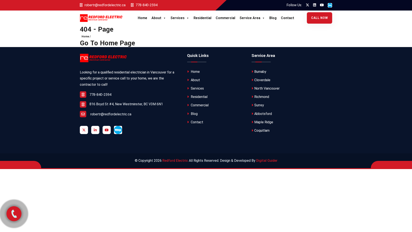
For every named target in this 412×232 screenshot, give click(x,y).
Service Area (249, 18)
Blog (273, 18)
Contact (287, 18)
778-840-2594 (146, 5)
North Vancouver (267, 88)
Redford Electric (175, 161)
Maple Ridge (263, 122)
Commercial (225, 18)
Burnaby (260, 72)
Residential (202, 18)
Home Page (117, 43)
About (156, 18)
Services (177, 18)
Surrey (259, 105)
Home (142, 18)
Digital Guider (266, 161)
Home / (86, 36)
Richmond (261, 97)
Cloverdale (262, 80)
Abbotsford (263, 114)
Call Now (319, 18)
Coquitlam (262, 130)
